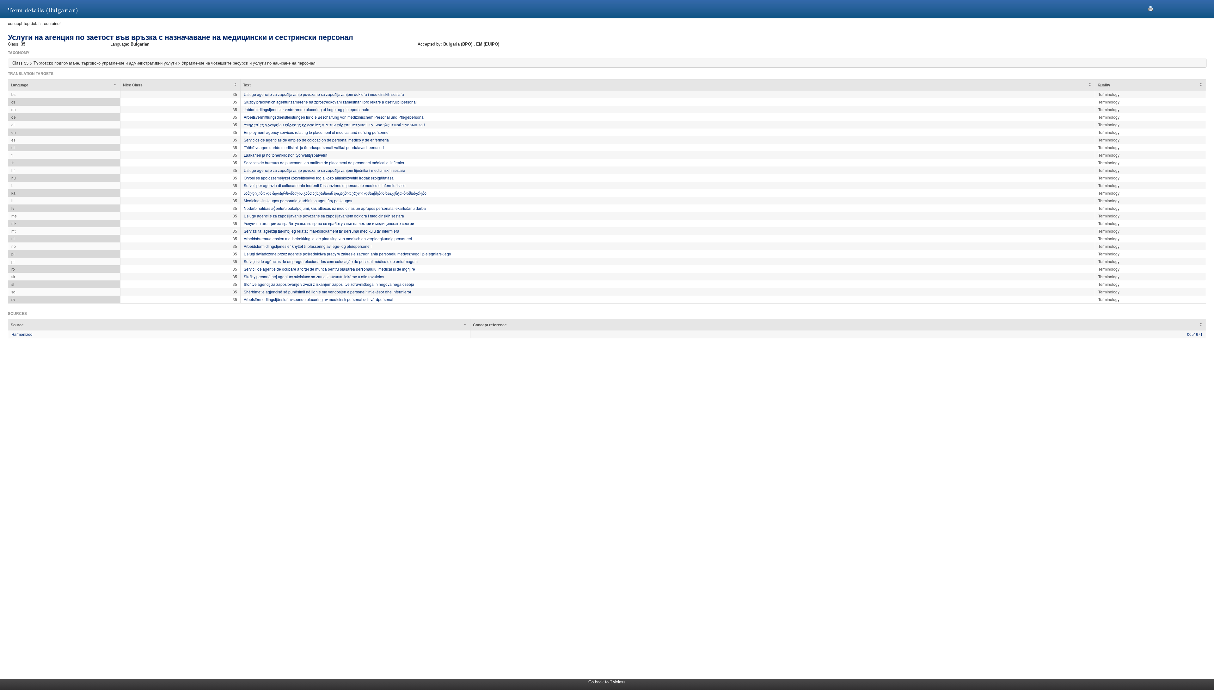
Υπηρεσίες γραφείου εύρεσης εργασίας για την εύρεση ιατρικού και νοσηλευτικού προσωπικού (334, 124)
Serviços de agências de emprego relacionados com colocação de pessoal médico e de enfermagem (331, 261)
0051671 (1195, 334)
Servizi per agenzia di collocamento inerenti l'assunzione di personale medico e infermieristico (325, 185)
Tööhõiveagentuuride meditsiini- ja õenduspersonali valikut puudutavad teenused (314, 147)
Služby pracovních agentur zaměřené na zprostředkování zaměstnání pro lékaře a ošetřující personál (330, 101)
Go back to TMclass (607, 682)
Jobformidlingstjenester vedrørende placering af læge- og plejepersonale (306, 109)
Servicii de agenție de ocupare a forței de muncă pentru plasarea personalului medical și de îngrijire (329, 269)
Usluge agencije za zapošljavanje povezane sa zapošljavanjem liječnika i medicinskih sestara (324, 170)
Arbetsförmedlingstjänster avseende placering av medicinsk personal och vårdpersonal (318, 299)
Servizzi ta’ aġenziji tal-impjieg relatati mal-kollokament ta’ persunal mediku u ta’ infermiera (321, 231)
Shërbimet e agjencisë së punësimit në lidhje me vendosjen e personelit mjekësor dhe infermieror (327, 291)
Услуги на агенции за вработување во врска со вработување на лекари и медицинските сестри (329, 223)
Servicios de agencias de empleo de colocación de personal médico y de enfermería (316, 139)
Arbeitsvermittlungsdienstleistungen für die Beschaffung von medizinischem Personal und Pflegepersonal (334, 117)
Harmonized (22, 334)
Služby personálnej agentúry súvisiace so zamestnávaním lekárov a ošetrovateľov (314, 276)
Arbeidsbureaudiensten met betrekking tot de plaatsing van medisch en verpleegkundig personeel (328, 238)
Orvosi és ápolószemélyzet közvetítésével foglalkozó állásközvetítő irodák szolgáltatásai (319, 177)
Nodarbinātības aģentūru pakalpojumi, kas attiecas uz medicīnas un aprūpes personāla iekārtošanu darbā (335, 208)
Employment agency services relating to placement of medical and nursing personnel (316, 132)
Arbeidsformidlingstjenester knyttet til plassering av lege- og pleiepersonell (307, 246)
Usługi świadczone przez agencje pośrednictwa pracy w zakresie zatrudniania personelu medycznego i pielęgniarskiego (347, 253)
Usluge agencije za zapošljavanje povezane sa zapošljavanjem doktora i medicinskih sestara (324, 94)
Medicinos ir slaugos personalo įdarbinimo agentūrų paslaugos (298, 200)
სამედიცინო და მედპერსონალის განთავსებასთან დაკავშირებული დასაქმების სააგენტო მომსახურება (335, 193)
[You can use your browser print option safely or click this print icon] (1150, 8)
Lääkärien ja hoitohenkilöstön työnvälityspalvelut (285, 155)
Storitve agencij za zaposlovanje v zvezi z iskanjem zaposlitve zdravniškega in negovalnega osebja (329, 284)
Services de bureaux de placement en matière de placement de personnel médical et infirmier (324, 162)
